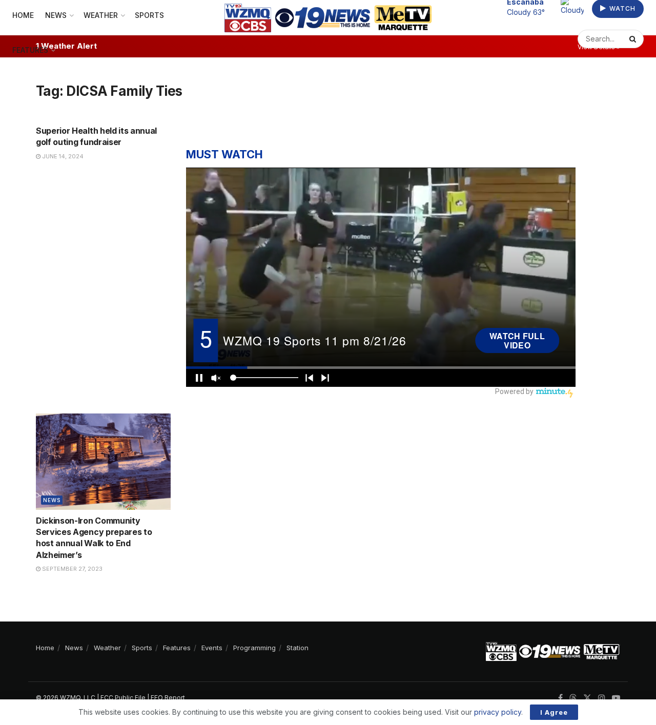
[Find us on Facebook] (560, 698)
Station (297, 648)
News (51, 500)
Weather (107, 648)
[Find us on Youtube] (616, 698)
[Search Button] (634, 39)
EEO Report (168, 697)
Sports (142, 648)
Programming (254, 648)
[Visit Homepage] (328, 17)
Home (45, 648)
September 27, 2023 (71, 568)
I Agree (554, 712)
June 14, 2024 (62, 156)
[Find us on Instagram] (601, 698)
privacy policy (497, 712)
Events (211, 648)
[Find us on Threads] (573, 698)
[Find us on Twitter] (587, 698)
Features (30, 50)
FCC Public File (123, 697)
